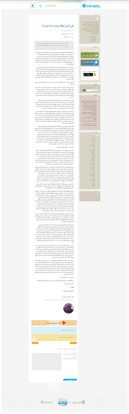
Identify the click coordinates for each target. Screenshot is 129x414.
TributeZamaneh (91, 6)
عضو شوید (46, 45)
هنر (94, 182)
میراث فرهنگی (92, 180)
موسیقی (93, 179)
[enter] (40, 6)
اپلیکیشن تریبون (93, 41)
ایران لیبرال (64, 34)
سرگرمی (93, 165)
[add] (33, 6)
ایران (66, 330)
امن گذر (93, 144)
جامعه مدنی (93, 157)
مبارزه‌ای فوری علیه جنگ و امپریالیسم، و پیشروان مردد (89, 110)
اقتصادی (93, 141)
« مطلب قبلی (73, 343)
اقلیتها (93, 143)
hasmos (56, 337)
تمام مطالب (94, 138)
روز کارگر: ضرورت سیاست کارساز (90, 117)
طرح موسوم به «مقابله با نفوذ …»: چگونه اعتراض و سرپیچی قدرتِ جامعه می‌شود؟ (89, 102)
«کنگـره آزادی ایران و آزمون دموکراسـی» (89, 104)
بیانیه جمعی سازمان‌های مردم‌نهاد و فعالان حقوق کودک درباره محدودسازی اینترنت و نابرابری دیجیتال (89, 114)
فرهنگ (93, 172)
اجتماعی (68, 330)
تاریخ (94, 155)
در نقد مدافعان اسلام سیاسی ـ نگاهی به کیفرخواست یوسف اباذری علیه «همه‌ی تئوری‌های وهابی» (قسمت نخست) (89, 107)
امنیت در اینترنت (92, 146)
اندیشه (93, 147)
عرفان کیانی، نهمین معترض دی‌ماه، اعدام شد (89, 121)
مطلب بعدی (35, 343)
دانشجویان (93, 160)
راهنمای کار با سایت (92, 36)
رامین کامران (66, 37)
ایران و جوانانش (92, 150)
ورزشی (93, 184)
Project (69, 402)
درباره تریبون (93, 38)
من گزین (93, 177)
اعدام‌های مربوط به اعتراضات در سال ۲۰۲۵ (88, 126)
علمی (94, 171)
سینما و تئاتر (92, 168)
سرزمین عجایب (92, 163)
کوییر (94, 187)
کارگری (93, 185)
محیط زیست (92, 176)
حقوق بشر (93, 158)
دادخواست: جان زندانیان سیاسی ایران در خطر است (89, 119)
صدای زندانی (92, 169)
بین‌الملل (93, 154)
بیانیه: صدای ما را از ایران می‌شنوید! (90, 124)
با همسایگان (92, 152)
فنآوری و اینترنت (92, 174)
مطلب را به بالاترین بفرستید (68, 297)
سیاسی (63, 330)
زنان (94, 161)
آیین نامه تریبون (93, 40)
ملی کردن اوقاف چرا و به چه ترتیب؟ (58, 26)
